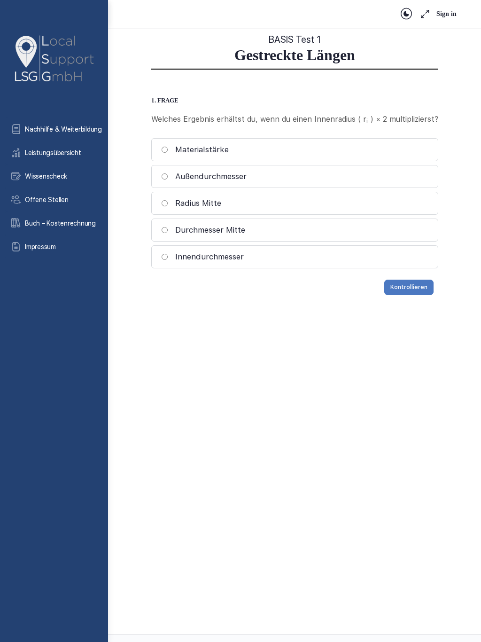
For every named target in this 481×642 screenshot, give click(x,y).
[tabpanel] (294, 49)
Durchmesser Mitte (210, 230)
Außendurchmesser (211, 176)
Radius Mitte (198, 203)
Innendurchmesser (209, 256)
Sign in (446, 13)
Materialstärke (202, 149)
